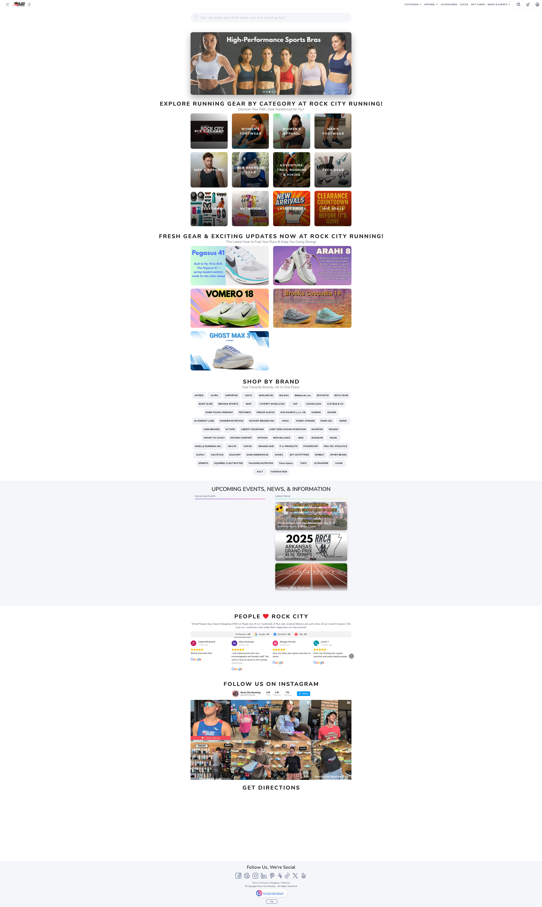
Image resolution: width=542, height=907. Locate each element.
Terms (255, 882)
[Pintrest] (272, 876)
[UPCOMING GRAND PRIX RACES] (311, 560)
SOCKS (464, 4)
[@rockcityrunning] (235, 693)
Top (272, 901)
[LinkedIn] (264, 876)
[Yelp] (304, 876)
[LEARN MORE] (230, 265)
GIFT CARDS (478, 4)
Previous (195, 63)
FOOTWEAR (411, 4)
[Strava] (280, 876)
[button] (190, 656)
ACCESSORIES (449, 4)
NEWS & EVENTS (497, 4)
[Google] (247, 876)
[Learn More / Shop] (271, 63)
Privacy (264, 882)
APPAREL (429, 4)
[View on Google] (193, 643)
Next (347, 63)
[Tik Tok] (287, 876)
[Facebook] (238, 876)
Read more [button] (237, 663)
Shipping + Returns (280, 882)
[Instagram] (255, 876)
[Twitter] (295, 876)
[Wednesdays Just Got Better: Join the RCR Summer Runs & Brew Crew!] (311, 530)
